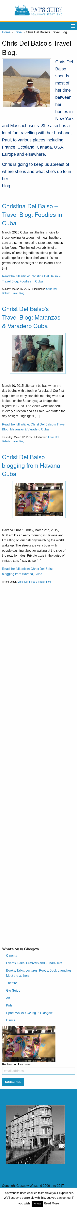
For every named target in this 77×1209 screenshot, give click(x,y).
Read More (51, 1203)
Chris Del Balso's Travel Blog (34, 581)
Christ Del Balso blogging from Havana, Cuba (32, 465)
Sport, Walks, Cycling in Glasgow (29, 1013)
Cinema (11, 955)
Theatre (11, 983)
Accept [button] (37, 1203)
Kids (9, 1005)
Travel (18, 32)
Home (6, 32)
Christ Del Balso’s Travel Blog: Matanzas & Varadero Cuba (31, 317)
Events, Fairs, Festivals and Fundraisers (34, 963)
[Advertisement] (38, 771)
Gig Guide (13, 990)
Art (8, 998)
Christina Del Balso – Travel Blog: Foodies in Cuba (32, 214)
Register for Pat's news (16, 1064)
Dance (10, 1020)
